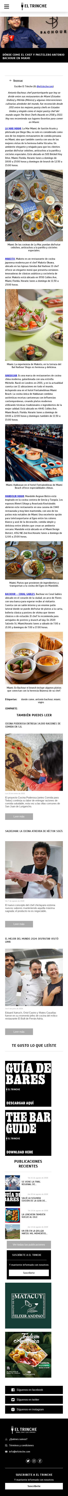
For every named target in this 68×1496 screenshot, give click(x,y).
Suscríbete (34, 1486)
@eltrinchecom (45, 86)
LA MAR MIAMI (13, 128)
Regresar (18, 80)
